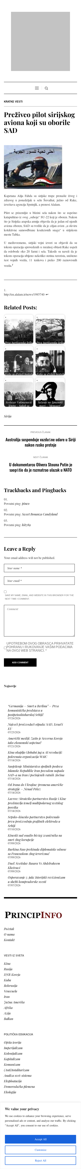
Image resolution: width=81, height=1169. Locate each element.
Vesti (7, 1065)
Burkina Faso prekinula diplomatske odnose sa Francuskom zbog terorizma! (37, 801)
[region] (40, 1135)
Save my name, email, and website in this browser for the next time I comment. (39, 546)
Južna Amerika (14, 951)
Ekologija (10, 1041)
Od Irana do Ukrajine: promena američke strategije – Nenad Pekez (35, 736)
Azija (7, 962)
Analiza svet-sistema (17, 1025)
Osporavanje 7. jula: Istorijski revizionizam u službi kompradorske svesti (36, 829)
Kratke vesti (13, 50)
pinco (25, 453)
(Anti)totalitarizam (16, 1019)
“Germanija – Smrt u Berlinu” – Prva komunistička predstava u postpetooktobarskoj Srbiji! (33, 659)
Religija (9, 1093)
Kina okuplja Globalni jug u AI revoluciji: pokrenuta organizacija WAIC (35, 704)
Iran (7, 946)
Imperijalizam (13, 997)
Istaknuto (10, 1087)
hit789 (26, 474)
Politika (9, 1070)
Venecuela (10, 940)
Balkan (8, 968)
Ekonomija (11, 1076)
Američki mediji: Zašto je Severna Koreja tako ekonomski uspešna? (35, 690)
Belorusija (10, 935)
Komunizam (12, 1014)
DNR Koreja (12, 924)
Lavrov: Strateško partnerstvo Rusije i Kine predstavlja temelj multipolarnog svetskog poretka (37, 752)
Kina (7, 913)
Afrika (8, 957)
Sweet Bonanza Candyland (40, 463)
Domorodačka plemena (19, 1036)
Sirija (7, 365)
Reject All (40, 1160)
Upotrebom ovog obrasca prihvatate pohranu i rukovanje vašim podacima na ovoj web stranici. (40, 596)
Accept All (41, 1139)
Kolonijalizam (13, 1003)
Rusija (8, 918)
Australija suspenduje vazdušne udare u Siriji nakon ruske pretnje (41, 391)
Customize (40, 1150)
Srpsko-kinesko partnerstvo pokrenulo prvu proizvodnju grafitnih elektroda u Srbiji (34, 770)
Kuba (7, 929)
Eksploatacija (13, 1030)
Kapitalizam (12, 1008)
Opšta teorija (12, 992)
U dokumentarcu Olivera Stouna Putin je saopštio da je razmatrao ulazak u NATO (40, 416)
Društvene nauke (15, 1081)
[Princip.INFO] (40, 16)
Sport (7, 1098)
